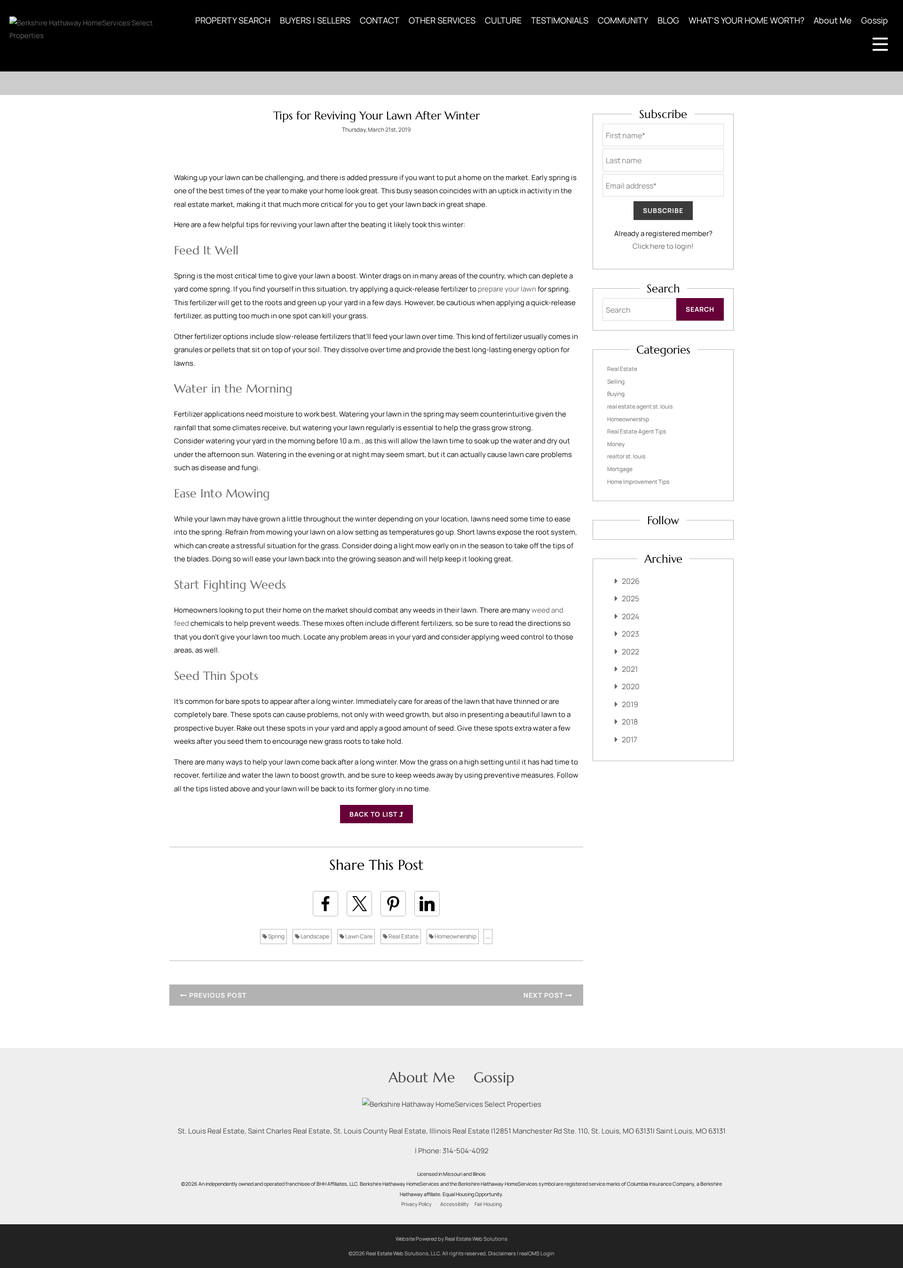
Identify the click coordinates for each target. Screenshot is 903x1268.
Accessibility (454, 1204)
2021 (630, 669)
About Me (833, 20)
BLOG (668, 20)
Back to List (374, 814)
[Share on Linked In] (427, 903)
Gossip (874, 20)
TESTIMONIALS (559, 20)
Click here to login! (663, 246)
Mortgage (620, 469)
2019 (630, 704)
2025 (630, 598)
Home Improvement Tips (638, 482)
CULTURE (503, 20)
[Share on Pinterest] (393, 903)
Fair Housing (488, 1204)
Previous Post (216, 995)
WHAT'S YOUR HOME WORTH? (746, 20)
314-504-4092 (466, 1151)
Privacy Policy (416, 1204)
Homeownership (455, 936)
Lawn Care (358, 936)
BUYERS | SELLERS (315, 20)
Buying (616, 394)
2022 (630, 651)
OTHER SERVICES (442, 20)
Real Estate (403, 936)
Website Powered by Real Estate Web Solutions (451, 1238)
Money (616, 444)
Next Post (544, 995)
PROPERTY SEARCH (232, 20)
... (488, 936)
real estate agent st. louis (640, 406)
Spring (276, 936)
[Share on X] (359, 903)
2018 (630, 722)
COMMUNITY (623, 20)
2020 (631, 686)
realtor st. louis (626, 456)
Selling (616, 382)
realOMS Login (536, 1253)
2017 (629, 739)
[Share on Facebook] (325, 903)
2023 (630, 634)
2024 (630, 616)
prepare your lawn (507, 289)
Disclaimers (502, 1253)
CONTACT (379, 20)
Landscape (314, 936)
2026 (631, 581)
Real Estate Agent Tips (636, 431)
